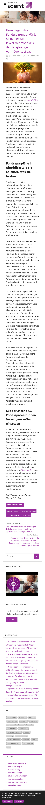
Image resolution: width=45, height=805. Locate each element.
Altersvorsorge (33, 721)
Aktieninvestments (12, 721)
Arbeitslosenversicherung (14, 732)
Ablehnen (19, 801)
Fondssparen (26, 515)
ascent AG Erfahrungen (14, 739)
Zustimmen (7, 801)
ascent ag (10, 736)
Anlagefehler (29, 724)
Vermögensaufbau (15, 505)
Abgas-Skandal (12, 717)
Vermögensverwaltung (17, 782)
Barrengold (26, 739)
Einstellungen (30, 795)
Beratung (34, 739)
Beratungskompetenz (17, 763)
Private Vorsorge (15, 773)
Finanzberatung (13, 515)
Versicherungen (14, 785)
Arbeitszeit (26, 732)
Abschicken (11, 619)
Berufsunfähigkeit (28, 743)
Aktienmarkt (23, 721)
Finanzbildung (14, 769)
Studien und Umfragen (17, 776)
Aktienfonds (32, 717)
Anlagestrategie (23, 728)
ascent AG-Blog (31, 100)
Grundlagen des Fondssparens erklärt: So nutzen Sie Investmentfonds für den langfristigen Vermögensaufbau (22, 670)
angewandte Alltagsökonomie (15, 724)
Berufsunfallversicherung (14, 743)
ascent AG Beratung (28, 511)
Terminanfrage (28, 470)
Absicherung (22, 717)
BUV (9, 747)
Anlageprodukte (13, 511)
